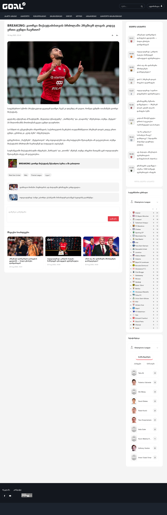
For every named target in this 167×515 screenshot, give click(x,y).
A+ (117, 35)
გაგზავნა (113, 218)
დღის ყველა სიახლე (144, 181)
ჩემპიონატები (39, 16)
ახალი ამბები (10, 16)
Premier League (36, 175)
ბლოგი (79, 16)
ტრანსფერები (56, 16)
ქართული (25, 16)
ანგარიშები (91, 16)
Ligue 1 (47, 175)
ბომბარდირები (144, 356)
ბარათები (151, 363)
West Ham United (14, 175)
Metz (25, 175)
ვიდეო (69, 16)
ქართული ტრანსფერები (111, 16)
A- (112, 35)
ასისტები (137, 363)
